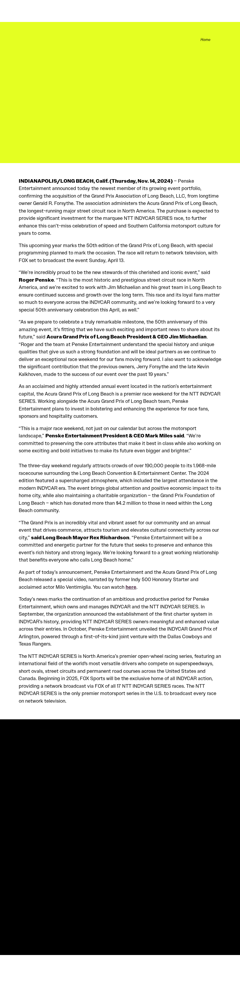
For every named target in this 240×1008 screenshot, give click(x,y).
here (131, 587)
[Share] (218, 39)
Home (205, 40)
